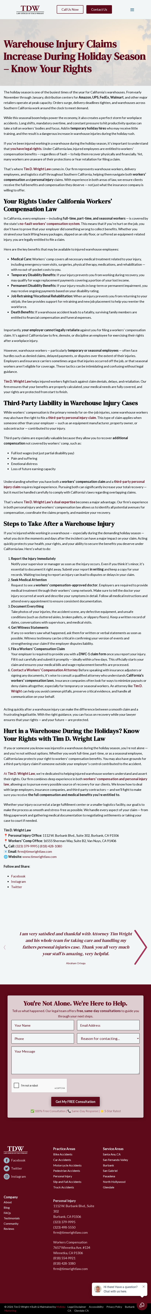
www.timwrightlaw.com (39, 857)
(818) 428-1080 (51, 846)
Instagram (18, 881)
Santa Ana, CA (112, 1154)
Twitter (16, 887)
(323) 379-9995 (26, 846)
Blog (7, 1207)
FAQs (7, 1213)
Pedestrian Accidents (66, 1170)
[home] (30, 9)
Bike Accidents (62, 1154)
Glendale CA (81, 1310)
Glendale (108, 1187)
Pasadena (109, 1176)
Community (11, 1223)
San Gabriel (110, 1170)
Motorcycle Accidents (67, 1165)
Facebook (18, 876)
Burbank (108, 1165)
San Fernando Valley (115, 1159)
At (19, 773)
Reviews (9, 1228)
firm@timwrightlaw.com (34, 851)
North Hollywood (114, 1181)
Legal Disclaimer (77, 1306)
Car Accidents (62, 1159)
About (8, 1202)
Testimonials (12, 1218)
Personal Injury (62, 1176)
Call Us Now (70, 9)
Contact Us (99, 9)
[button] (130, 9)
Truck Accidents (63, 1187)
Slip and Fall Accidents (67, 1181)
